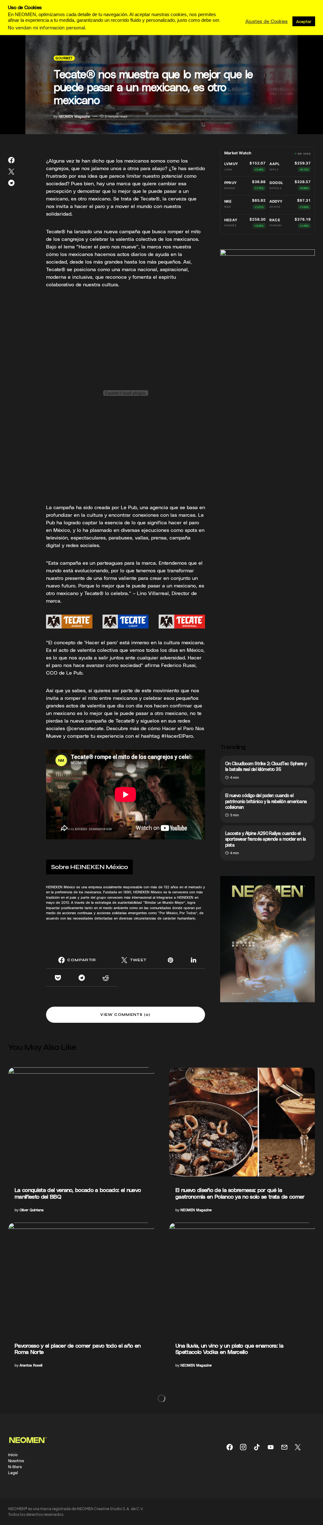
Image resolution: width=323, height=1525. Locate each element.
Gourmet (64, 58)
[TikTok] (257, 1447)
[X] (298, 1447)
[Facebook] (229, 1447)
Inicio (13, 1454)
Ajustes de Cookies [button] (266, 21)
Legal (13, 1472)
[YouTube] (270, 1447)
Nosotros (16, 1460)
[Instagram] (243, 1447)
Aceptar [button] (303, 21)
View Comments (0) (125, 1015)
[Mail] (284, 1447)
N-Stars (15, 1466)
